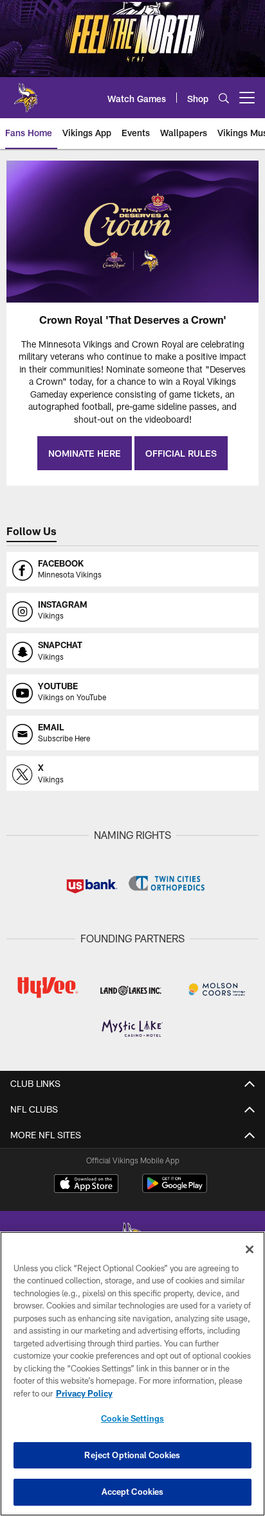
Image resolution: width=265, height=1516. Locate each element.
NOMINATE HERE (84, 453)
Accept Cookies (133, 1491)
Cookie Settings (132, 1418)
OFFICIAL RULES (181, 453)
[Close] (249, 1249)
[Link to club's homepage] (25, 92)
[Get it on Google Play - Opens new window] (174, 1190)
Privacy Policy (84, 1393)
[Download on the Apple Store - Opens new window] (86, 1185)
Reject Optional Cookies (132, 1455)
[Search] (224, 98)
